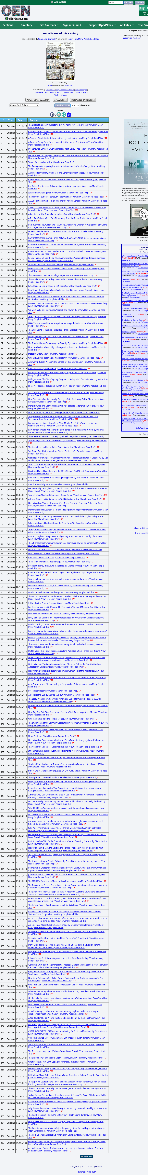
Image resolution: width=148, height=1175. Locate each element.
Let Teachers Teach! (37, 690)
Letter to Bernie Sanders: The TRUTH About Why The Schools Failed (58, 231)
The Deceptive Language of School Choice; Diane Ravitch (53, 1051)
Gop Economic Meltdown (65, 90)
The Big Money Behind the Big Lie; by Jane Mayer (50, 1057)
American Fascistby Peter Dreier (42, 484)
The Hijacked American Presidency (43, 561)
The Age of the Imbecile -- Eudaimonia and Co (48, 747)
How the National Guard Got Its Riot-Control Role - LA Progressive (57, 1004)
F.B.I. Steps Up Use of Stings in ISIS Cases (46, 286)
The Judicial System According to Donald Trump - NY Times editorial (57, 279)
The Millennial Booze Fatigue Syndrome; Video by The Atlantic (55, 931)
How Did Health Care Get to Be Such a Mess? (48, 553)
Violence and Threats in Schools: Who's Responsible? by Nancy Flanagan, (60, 1101)
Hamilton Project (81, 90)
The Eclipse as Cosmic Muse (132, 320)
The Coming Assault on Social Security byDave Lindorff (52, 440)
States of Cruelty (35, 354)
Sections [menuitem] (8, 25)
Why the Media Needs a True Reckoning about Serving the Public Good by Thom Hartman (67, 1108)
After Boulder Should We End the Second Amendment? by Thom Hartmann (61, 1018)
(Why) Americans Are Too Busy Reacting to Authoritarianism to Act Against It (62, 781)
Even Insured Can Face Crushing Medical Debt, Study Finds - (54, 149)
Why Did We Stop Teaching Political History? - (48, 358)
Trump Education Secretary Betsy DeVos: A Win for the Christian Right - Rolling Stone (65, 516)
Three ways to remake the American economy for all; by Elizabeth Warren (61, 644)
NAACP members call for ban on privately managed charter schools (58, 323)
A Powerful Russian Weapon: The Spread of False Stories (53, 362)
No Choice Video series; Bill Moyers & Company (49, 613)
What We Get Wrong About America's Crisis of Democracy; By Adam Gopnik (61, 991)
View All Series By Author (38, 100)
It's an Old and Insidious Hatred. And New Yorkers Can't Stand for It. (58, 938)
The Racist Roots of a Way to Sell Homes (45, 264)
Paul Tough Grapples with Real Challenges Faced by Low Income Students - (61, 290)
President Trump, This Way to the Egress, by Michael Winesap (55, 565)
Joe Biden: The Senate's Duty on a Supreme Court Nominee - (55, 186)
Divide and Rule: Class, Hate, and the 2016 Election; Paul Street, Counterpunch (63, 471)
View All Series (60, 100)
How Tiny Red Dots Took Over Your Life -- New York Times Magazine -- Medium (62, 712)
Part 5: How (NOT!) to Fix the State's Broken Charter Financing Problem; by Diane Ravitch (67, 841)
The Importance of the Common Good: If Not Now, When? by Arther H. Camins (63, 723)
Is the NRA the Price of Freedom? (43, 603)
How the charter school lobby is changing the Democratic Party (56, 347)
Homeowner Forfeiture (41, 92)
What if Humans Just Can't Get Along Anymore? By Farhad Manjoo (57, 1062)
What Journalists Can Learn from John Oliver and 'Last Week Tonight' (58, 336)
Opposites (126, 279)
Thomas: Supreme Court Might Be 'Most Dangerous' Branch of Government (62, 1088)
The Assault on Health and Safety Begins (46, 447)
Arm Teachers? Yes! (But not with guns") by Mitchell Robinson (55, 684)
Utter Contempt (35, 736)
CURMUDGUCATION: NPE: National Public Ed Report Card (53, 179)
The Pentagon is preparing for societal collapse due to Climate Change (59, 166)
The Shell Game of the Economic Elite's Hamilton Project (52, 330)
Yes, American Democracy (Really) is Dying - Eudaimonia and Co (56, 854)
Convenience (50, 90)
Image (50, 85)
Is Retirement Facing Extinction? (42, 192)
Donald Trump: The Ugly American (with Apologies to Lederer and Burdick (61, 406)
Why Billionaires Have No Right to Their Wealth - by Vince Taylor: (56, 951)
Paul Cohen (141, 314)
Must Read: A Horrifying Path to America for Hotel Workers (54, 705)
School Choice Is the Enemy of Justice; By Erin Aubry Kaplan (54, 770)
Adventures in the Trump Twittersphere (46, 214)
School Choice (75, 92)
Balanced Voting (128, 314)
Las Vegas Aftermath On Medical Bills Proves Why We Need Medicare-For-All (62, 607)
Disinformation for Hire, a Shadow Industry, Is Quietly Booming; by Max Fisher (63, 1068)
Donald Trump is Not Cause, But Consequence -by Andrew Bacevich (58, 585)
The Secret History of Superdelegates (45, 275)
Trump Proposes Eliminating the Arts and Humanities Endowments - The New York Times (67, 529)
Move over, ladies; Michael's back (134, 309)
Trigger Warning (35, 162)
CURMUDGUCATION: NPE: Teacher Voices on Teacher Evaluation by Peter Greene (64, 251)
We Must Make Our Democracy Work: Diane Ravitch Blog (53, 310)
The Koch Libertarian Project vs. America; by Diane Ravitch (54, 1135)
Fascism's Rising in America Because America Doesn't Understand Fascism (60, 624)
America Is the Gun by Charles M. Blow (45, 695)
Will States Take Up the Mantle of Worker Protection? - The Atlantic (57, 451)
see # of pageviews (135, 289)
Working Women (60, 95)
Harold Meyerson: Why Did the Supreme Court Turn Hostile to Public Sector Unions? (65, 155)
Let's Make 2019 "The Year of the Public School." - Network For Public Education (63, 814)
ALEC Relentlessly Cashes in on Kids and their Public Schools (54, 201)
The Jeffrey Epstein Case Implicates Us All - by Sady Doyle (53, 905)
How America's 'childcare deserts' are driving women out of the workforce (61, 671)
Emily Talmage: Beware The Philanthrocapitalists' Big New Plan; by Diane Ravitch (63, 617)
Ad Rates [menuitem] (125, 25)
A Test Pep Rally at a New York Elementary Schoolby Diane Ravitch (57, 218)
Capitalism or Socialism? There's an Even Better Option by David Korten (59, 244)
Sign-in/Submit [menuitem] (72, 25)
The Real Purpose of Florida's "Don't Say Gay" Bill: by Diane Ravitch (57, 1115)
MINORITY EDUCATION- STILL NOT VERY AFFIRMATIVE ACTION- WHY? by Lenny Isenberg (67, 303)
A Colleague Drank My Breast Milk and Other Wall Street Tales (55, 173)
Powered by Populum (86, 1172)
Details (67, 85)
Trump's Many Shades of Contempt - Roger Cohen (50, 495)
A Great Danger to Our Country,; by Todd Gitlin (49, 499)
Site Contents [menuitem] (48, 25)
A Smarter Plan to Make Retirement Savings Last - (50, 138)
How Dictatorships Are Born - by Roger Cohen (48, 412)
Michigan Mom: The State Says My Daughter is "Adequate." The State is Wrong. (63, 379)
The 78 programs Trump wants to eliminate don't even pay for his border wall (62, 543)
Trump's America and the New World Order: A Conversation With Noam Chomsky (64, 464)
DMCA (71, 85)
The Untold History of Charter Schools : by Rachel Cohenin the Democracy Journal (64, 861)
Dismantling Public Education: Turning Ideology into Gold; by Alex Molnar (60, 509)
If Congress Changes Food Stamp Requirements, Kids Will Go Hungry (58, 751)
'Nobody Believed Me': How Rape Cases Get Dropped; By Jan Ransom (59, 1038)
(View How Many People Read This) (84, 39)
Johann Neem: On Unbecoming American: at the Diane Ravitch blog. (58, 958)
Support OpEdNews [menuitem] (101, 25)
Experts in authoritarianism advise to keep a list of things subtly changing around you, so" (67, 631)
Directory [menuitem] (26, 25)
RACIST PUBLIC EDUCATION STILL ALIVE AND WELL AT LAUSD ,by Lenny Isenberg (64, 238)
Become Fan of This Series (83, 100)
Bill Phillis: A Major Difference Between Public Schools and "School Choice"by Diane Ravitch (68, 1075)
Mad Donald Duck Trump (59, 92)
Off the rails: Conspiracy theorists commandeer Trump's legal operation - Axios (63, 998)
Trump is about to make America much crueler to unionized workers (58, 579)
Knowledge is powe (129, 332)
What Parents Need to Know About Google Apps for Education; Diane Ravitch (62, 372)
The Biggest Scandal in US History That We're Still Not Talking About (58, 125)
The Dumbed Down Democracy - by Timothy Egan (50, 343)
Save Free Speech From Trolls (41, 557)
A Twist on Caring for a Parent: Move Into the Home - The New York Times (61, 142)
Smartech (84, 92)
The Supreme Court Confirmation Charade (47, 777)
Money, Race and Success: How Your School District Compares (55, 268)
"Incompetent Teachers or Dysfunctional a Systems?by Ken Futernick (58, 392)
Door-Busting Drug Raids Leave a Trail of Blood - (49, 549)
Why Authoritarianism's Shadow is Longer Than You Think (53, 757)
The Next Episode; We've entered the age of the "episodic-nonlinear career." (62, 677)
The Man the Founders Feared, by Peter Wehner (50, 196)
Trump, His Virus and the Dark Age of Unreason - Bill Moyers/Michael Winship (62, 316)
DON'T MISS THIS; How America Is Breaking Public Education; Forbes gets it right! (64, 651)
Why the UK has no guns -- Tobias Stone (45, 719)
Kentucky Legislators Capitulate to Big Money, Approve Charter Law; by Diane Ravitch (66, 536)
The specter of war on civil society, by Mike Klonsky (50, 436)
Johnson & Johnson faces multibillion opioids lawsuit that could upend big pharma (64, 874)
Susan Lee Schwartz (47, 39)
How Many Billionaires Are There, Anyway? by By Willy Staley (55, 1121)
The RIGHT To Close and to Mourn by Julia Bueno (49, 881)
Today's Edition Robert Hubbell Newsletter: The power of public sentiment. (61, 1044)
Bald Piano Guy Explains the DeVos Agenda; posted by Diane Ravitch (58, 477)
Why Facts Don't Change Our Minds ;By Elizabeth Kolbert (53, 984)
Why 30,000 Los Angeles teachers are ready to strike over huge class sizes (61, 808)
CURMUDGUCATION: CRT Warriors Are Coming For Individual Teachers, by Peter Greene (67, 1031)
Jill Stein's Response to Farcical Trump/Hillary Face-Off (51, 386)
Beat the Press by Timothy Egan (42, 368)
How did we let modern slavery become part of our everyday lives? (58, 729)
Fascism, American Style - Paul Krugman (45, 592)
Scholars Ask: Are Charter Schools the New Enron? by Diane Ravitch (58, 523)
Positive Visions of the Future (132, 380)
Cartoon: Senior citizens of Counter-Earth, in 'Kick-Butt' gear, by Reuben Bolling (63, 131)
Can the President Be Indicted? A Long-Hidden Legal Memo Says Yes (58, 572)
